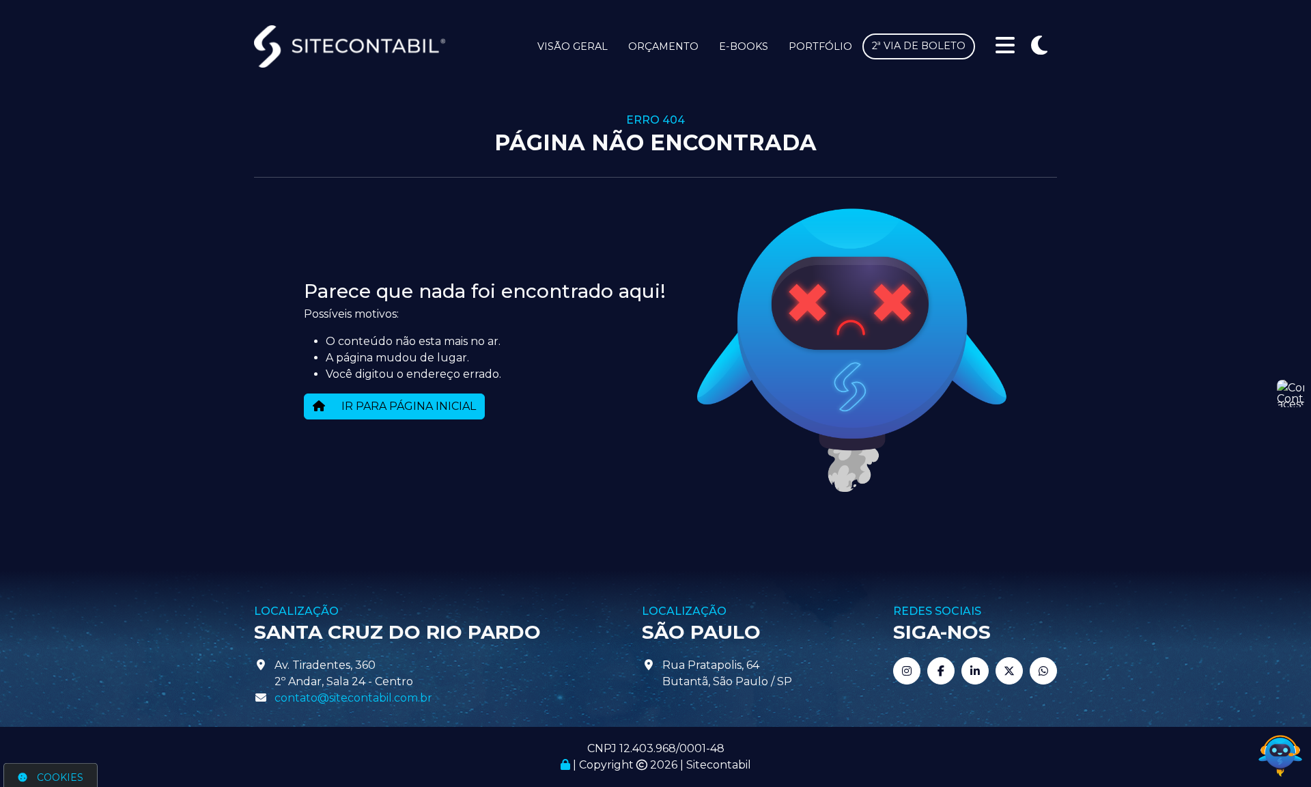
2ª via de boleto (918, 46)
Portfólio (820, 46)
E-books (743, 46)
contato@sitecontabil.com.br (353, 697)
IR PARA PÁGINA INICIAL (407, 406)
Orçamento (663, 46)
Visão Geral (572, 46)
